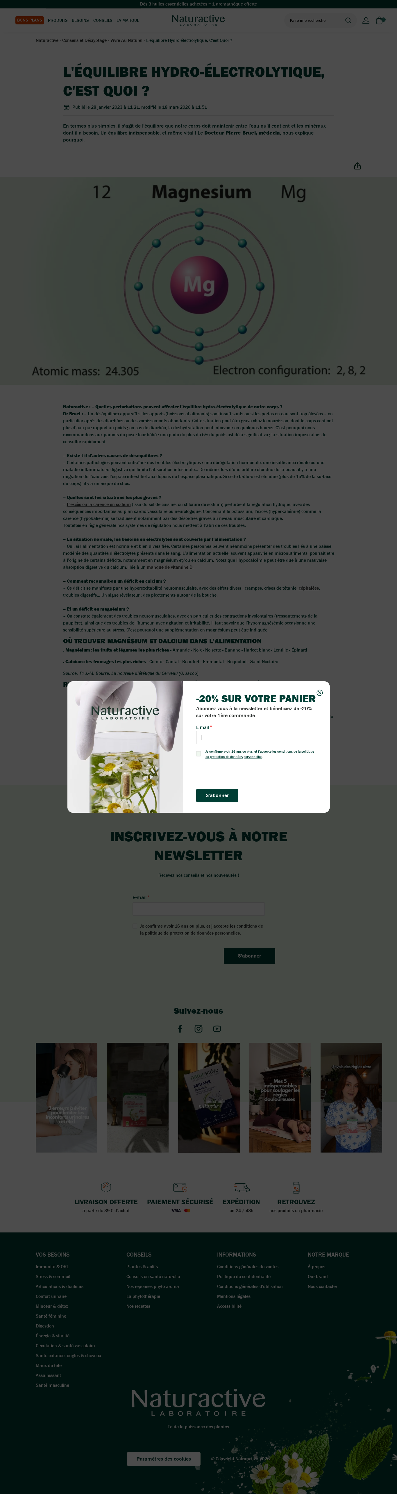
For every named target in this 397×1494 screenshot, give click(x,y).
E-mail (202, 727)
